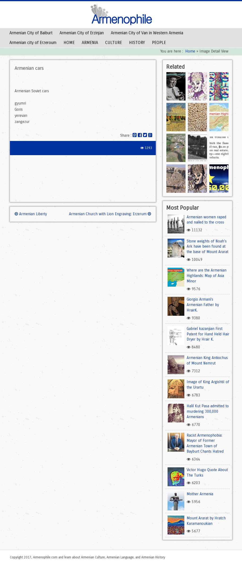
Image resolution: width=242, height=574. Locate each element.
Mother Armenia (200, 494)
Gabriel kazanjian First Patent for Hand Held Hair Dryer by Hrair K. (208, 334)
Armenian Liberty (32, 214)
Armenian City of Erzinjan (82, 32)
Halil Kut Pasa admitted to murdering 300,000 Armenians (208, 411)
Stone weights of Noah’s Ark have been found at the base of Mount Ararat (207, 246)
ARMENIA (90, 42)
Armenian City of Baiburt (30, 32)
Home (190, 51)
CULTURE (113, 42)
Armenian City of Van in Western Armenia (147, 32)
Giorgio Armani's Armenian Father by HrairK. (203, 304)
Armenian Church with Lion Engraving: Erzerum (108, 214)
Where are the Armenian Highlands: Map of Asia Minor (206, 275)
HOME (69, 42)
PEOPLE (159, 42)
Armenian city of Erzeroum (32, 42)
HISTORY (137, 42)
